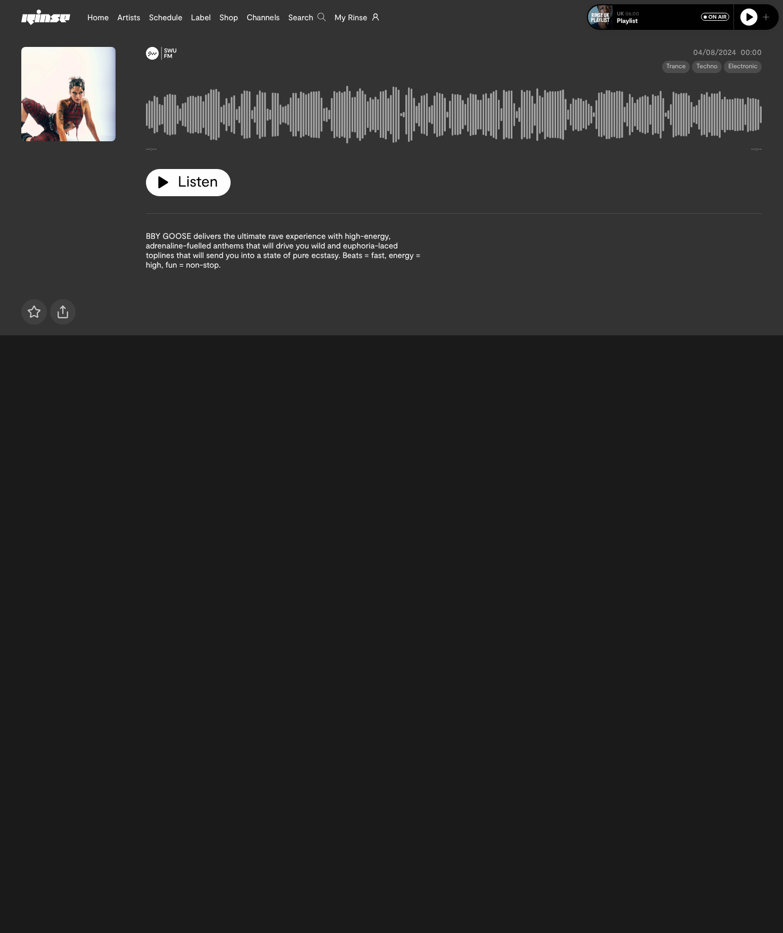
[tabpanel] (454, 116)
